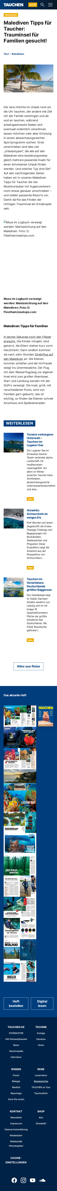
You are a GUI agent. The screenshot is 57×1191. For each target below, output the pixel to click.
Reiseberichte (11, 15)
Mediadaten (16, 1135)
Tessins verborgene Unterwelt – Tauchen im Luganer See (40, 440)
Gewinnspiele (16, 1051)
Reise (30, 499)
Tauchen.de (16, 1027)
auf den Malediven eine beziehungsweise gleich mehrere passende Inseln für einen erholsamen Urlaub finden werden (27, 160)
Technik (41, 1027)
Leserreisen (41, 1075)
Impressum (16, 1123)
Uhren (41, 1045)
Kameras (41, 1039)
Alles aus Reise (28, 666)
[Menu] (50, 4)
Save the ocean (16, 1099)
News (16, 1045)
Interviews (16, 1057)
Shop (32, 4)
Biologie (16, 1081)
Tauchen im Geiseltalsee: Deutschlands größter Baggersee (39, 584)
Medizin (16, 1087)
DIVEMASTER (16, 1033)
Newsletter (16, 1117)
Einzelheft (41, 1123)
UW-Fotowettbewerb (16, 1039)
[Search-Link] (42, 4)
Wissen (16, 1069)
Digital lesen (42, 1003)
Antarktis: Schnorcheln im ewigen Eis (37, 514)
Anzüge (41, 1033)
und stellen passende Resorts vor (26, 195)
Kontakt (16, 1111)
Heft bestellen (16, 1003)
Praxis (16, 1075)
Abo (41, 1117)
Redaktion (18, 53)
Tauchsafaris (41, 1093)
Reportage (16, 1093)
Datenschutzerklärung (16, 1129)
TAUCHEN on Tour (41, 1087)
